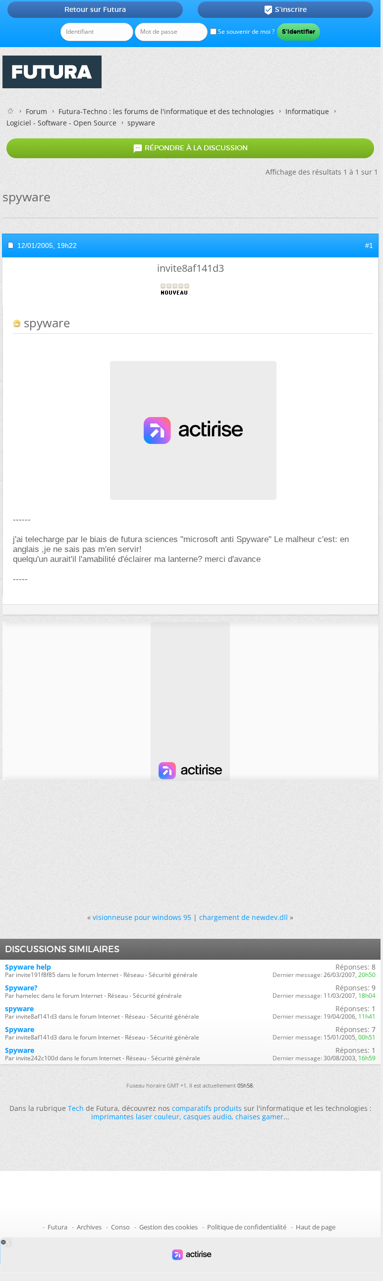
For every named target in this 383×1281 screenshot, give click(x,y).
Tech (76, 1108)
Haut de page (315, 1226)
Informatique (307, 111)
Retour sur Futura (95, 9)
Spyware (19, 1029)
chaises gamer (259, 1116)
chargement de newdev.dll (243, 917)
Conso (120, 1226)
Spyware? (21, 987)
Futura (57, 1226)
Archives (89, 1226)
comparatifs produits (207, 1108)
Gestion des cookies (168, 1226)
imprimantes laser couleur (135, 1116)
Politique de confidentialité (246, 1226)
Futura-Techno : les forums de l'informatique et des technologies (166, 111)
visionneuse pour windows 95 (142, 917)
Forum (36, 111)
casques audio (207, 1116)
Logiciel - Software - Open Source (61, 122)
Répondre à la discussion (190, 148)
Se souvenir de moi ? (245, 31)
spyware (19, 1008)
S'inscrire (285, 10)
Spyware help (28, 967)
